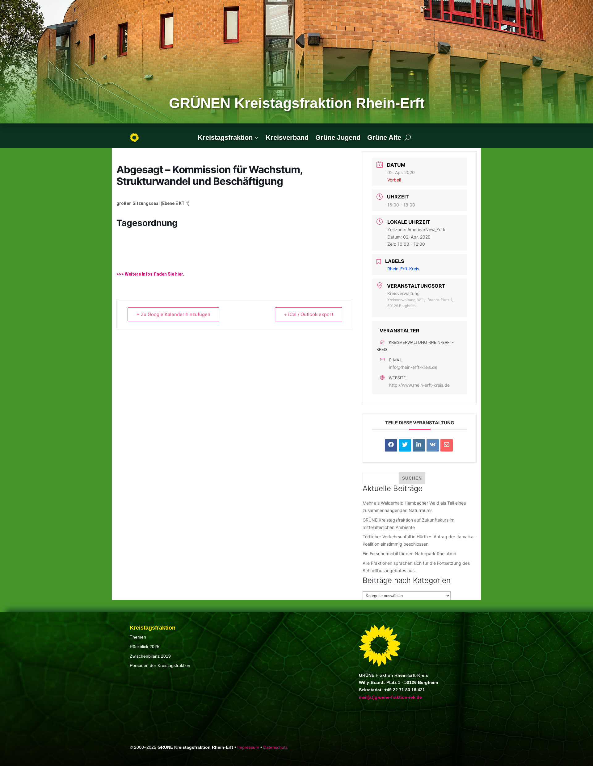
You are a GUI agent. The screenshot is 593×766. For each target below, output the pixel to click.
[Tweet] (405, 445)
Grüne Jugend (337, 137)
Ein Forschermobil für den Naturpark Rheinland (409, 553)
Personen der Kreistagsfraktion (160, 665)
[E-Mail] (446, 445)
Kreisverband (287, 137)
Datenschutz (275, 747)
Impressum (248, 747)
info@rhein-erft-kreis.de (413, 367)
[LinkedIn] (419, 445)
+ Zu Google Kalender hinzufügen (173, 314)
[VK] (433, 445)
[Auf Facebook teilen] (391, 445)
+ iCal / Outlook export (308, 314)
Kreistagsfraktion (225, 137)
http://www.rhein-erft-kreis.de (419, 385)
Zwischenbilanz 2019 (150, 656)
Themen (138, 637)
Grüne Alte (384, 137)
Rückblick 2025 (144, 646)
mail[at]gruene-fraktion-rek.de (390, 697)
